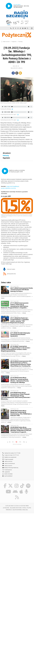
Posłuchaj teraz (8, 469)
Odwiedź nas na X (15, 28)
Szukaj (27, 28)
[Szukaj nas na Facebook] (5, 483)
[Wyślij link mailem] (20, 73)
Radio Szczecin (6, 41)
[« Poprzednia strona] (7, 442)
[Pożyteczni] (17, 35)
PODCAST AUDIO (11, 269)
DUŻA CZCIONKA (8, 474)
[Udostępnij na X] (16, 73)
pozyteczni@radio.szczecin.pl (8, 188)
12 (24, 442)
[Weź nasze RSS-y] (17, 495)
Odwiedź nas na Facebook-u (13, 28)
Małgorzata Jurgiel (17, 68)
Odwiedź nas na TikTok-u (20, 28)
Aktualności (7, 153)
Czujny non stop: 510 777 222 (11, 455)
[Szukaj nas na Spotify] (28, 483)
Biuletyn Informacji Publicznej (11, 467)
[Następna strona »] (26, 442)
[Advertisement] (17, 532)
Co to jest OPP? (6, 196)
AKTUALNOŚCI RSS (11, 273)
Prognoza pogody (8, 459)
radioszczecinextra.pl (9, 463)
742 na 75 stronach (17, 444)
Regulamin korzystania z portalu (18, 508)
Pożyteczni (14, 41)
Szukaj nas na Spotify (23, 28)
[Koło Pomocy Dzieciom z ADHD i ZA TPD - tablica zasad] (17, 89)
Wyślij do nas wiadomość (25, 28)
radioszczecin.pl (8, 461)
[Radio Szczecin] (17, 14)
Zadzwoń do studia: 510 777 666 (12, 453)
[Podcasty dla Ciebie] (26, 489)
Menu (31, 28)
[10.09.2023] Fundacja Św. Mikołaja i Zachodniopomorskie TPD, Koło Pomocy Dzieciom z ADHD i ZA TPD (17, 55)
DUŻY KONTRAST (8, 476)
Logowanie (7, 471)
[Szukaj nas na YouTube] (8, 489)
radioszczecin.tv (8, 465)
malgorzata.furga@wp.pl (12, 186)
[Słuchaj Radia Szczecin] (9, 6)
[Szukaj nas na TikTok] (22, 483)
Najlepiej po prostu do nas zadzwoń (11, 28)
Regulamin (6, 158)
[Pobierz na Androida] (15, 489)
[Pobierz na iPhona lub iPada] (21, 489)
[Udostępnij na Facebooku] (13, 73)
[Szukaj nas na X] (10, 483)
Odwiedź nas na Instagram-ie (18, 28)
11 (20, 442)
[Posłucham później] (12, 109)
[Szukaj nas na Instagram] (16, 483)
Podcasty (20, 41)
